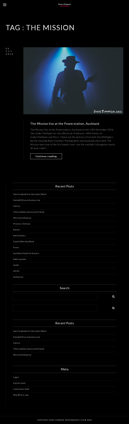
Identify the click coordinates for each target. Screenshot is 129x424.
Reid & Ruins (19, 235)
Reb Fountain (19, 259)
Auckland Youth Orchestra (26, 253)
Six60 (16, 265)
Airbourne (18, 277)
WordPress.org (20, 395)
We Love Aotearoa (22, 218)
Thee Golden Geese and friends (29, 212)
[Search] (112, 296)
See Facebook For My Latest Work (29, 194)
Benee (16, 229)
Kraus (16, 247)
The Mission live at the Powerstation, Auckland (64, 123)
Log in (16, 377)
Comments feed (21, 389)
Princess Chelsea (21, 223)
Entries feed (19, 383)
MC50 (16, 271)
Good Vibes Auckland (23, 241)
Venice (16, 206)
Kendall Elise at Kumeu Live (26, 200)
